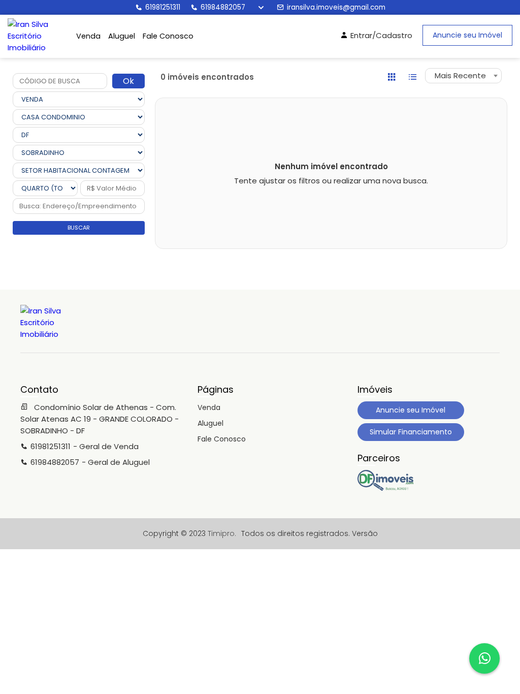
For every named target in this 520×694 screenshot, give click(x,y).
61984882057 (223, 7)
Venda (88, 36)
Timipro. (222, 533)
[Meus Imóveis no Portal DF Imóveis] (385, 488)
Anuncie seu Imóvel (467, 35)
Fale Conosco (168, 36)
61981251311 (162, 7)
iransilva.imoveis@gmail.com (336, 7)
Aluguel (121, 36)
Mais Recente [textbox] (460, 75)
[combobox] (463, 76)
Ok (128, 81)
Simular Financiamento (411, 432)
